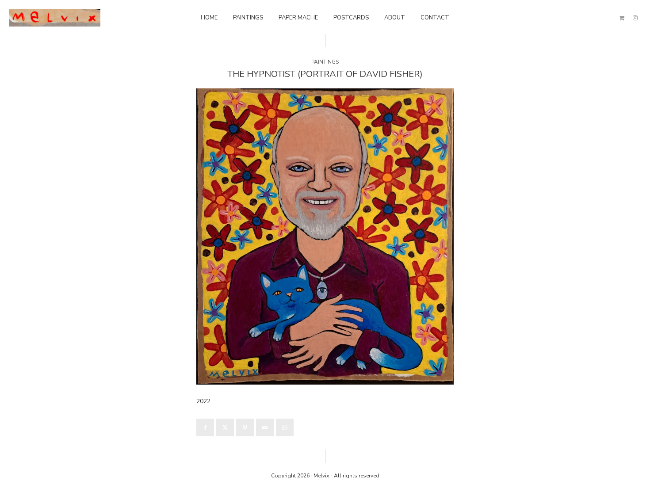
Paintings (248, 18)
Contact (435, 18)
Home (209, 18)
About (394, 18)
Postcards (351, 18)
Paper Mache (298, 18)
